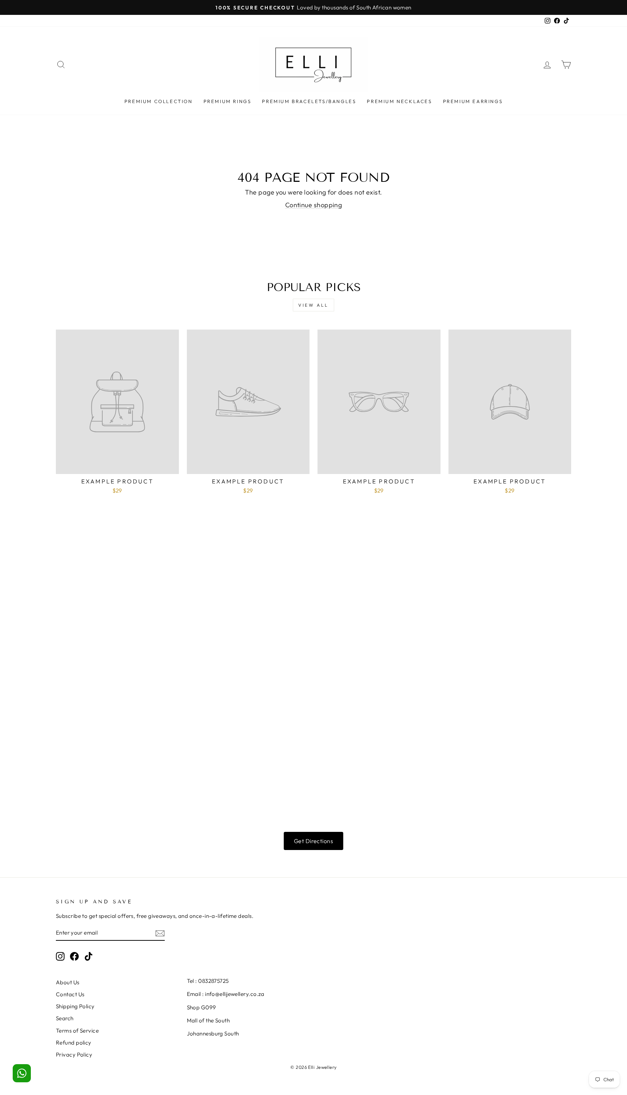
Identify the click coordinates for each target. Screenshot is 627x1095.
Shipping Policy (75, 1006)
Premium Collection (158, 101)
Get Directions (313, 841)
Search (65, 1018)
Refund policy (73, 1042)
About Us (67, 982)
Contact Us (70, 994)
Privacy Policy (74, 1054)
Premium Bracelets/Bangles (309, 101)
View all (313, 305)
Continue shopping (313, 205)
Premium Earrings (473, 101)
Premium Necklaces (399, 101)
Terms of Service (77, 1030)
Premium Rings (227, 101)
